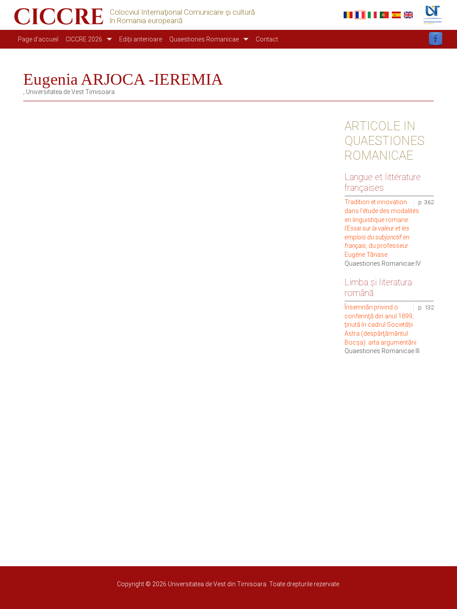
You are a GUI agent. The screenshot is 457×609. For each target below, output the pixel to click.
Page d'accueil (38, 39)
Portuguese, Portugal (384, 15)
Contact (267, 39)
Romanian (348, 15)
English (408, 15)
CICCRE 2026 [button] (84, 39)
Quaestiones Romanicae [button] (204, 39)
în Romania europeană (146, 20)
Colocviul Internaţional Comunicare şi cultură (182, 12)
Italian (372, 15)
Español (396, 15)
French (360, 15)
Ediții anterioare (140, 39)
